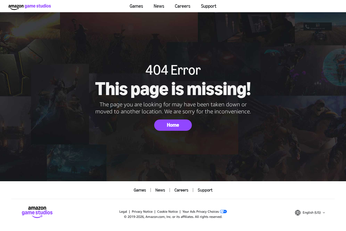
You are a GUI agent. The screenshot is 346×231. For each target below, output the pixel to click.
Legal (123, 211)
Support (208, 6)
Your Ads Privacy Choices (201, 211)
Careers (182, 6)
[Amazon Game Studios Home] (29, 7)
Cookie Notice (167, 211)
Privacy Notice (142, 211)
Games (136, 6)
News (159, 6)
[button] (310, 212)
